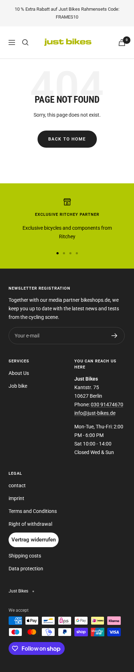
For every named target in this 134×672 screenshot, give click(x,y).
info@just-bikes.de (94, 413)
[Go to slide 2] (64, 253)
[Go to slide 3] (70, 253)
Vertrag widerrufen (33, 539)
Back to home (67, 139)
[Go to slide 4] (77, 253)
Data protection (26, 568)
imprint (16, 498)
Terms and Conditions (33, 511)
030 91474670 (107, 404)
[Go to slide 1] (57, 253)
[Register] (114, 335)
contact (17, 485)
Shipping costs (25, 556)
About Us (19, 373)
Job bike (18, 386)
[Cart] (121, 42)
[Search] (25, 42)
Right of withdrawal (30, 524)
